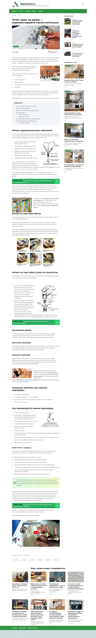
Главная (14, 628)
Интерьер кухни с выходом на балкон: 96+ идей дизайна (74, 165)
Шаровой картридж (24, 116)
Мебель (34, 11)
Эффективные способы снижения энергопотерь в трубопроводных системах (38, 586)
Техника (27, 11)
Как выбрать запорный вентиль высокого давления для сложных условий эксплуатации (19, 614)
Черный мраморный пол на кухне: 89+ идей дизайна (77, 55)
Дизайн (14, 11)
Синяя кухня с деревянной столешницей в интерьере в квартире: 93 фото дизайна (77, 34)
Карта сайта (22, 628)
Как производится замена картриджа (26, 121)
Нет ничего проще (52, 372)
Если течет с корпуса (24, 123)
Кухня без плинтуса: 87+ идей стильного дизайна (73, 81)
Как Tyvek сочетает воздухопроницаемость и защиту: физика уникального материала (75, 586)
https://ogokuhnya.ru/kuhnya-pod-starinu (27, 379)
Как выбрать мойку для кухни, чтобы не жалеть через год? (19, 585)
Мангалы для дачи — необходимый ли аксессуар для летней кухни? (77, 22)
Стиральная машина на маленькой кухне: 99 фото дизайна (77, 46)
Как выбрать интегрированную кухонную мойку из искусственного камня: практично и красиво (56, 615)
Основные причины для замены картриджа (28, 118)
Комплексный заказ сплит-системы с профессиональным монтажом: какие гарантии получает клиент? (37, 615)
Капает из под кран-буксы (23, 108)
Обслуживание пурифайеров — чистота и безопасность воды (57, 585)
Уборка (40, 11)
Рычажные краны (21, 112)
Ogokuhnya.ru (28, 4)
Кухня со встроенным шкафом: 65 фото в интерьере (74, 140)
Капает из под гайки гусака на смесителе (27, 110)
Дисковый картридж (24, 114)
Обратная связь (32, 628)
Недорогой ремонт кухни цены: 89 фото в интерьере (73, 113)
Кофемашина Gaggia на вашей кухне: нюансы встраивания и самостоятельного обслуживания (75, 615)
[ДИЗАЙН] (74, 77)
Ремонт (21, 11)
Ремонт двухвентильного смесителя (26, 106)
